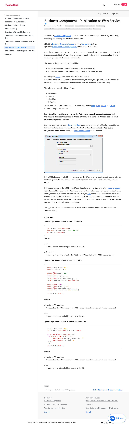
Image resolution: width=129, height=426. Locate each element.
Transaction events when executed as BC (20, 42)
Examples (48, 217)
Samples (8, 54)
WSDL (58, 77)
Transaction (86, 44)
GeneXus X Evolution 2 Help (68, 28)
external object (114, 188)
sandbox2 (89, 404)
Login (124, 4)
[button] (103, 14)
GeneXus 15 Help (100, 26)
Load (93, 106)
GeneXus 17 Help (79, 26)
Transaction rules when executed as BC (19, 36)
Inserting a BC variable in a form (17, 32)
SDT (89, 193)
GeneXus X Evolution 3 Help (52, 28)
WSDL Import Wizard (82, 130)
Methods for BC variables (15, 25)
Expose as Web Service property (64, 47)
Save (98, 106)
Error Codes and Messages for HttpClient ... (102, 408)
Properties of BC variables (15, 22)
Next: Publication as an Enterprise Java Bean (108, 390)
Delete (112, 106)
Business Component (12, 15)
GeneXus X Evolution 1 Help (84, 28)
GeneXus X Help (97, 28)
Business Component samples (56, 404)
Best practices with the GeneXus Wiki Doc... (102, 400)
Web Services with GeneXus (54, 408)
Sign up (117, 4)
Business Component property (17, 18)
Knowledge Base (74, 125)
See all (46, 412)
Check (103, 106)
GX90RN (47, 386)
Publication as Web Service (15, 47)
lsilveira (72, 390)
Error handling (11, 28)
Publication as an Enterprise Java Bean (20, 51)
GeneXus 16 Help (90, 26)
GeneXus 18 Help (69, 26)
